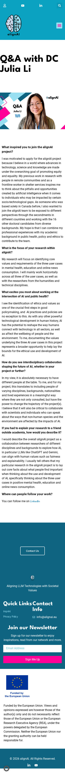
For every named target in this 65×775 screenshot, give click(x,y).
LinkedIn (35, 501)
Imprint (6, 611)
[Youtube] (36, 765)
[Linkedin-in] (29, 765)
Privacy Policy (10, 616)
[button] (59, 5)
